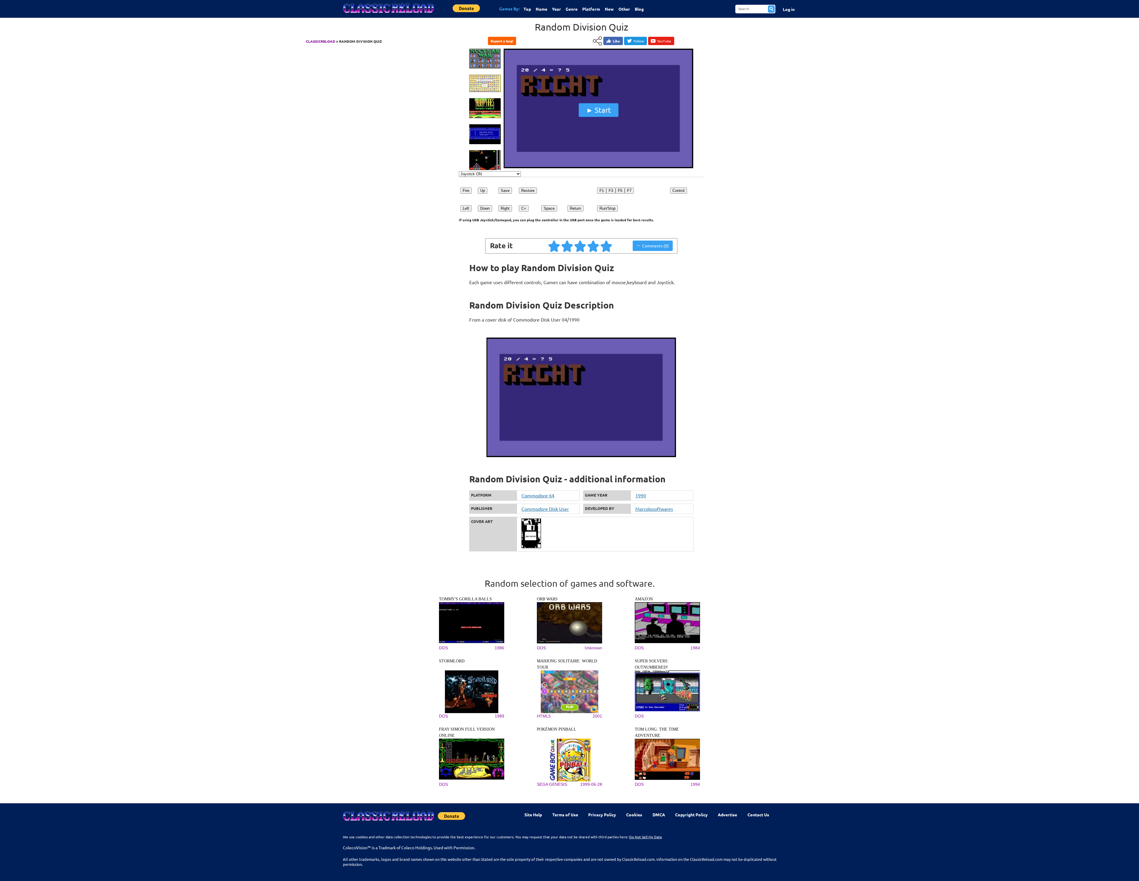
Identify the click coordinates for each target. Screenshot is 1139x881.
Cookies (634, 814)
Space (549, 208)
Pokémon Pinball (556, 729)
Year (556, 9)
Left (466, 208)
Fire (466, 190)
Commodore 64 (537, 495)
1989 (499, 716)
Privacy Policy (602, 814)
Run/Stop (607, 208)
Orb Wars (547, 599)
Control (678, 190)
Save (505, 190)
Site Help (533, 814)
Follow (639, 41)
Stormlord (451, 661)
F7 (629, 190)
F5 (620, 190)
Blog (639, 9)
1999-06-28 (591, 784)
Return (575, 208)
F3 (611, 190)
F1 (601, 190)
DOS (443, 647)
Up (482, 190)
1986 (499, 647)
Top (527, 9)
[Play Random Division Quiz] (598, 167)
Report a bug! (502, 41)
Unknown (593, 647)
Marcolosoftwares (654, 509)
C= (523, 208)
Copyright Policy (691, 814)
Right (505, 208)
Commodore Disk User (545, 509)
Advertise (727, 814)
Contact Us (758, 814)
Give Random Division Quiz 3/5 (580, 246)
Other (624, 9)
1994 (695, 784)
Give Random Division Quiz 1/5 (554, 246)
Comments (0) (655, 245)
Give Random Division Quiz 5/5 (606, 246)
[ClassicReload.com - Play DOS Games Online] (388, 14)
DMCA (659, 814)
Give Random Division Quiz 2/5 (567, 246)
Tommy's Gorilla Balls (465, 599)
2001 (597, 716)
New (609, 9)
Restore (527, 190)
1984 (695, 647)
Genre (572, 9)
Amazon (644, 599)
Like (616, 41)
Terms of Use (565, 814)
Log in (789, 9)
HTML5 (544, 716)
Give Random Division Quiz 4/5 (593, 246)
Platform (591, 9)
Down (485, 208)
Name (541, 9)
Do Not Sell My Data (645, 836)
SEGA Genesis (552, 784)
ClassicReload (320, 41)
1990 (640, 495)
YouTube (664, 41)
